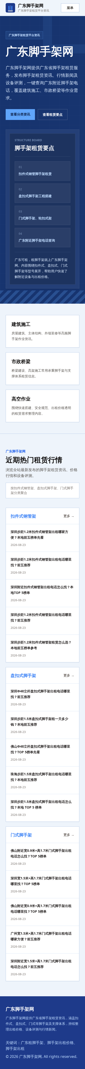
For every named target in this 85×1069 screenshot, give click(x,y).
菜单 (70, 7)
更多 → (69, 516)
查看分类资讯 (20, 114)
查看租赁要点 (53, 114)
